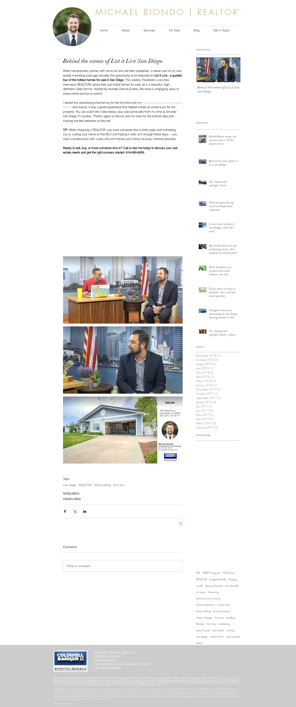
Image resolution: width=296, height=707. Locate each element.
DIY (198, 573)
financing (213, 592)
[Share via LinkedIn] (85, 511)
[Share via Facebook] (65, 511)
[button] (174, 30)
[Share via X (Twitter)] (75, 511)
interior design (204, 617)
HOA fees (228, 573)
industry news (72, 498)
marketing (224, 624)
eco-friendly (232, 586)
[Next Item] (234, 70)
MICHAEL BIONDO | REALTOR (167, 12)
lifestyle (200, 624)
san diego (69, 485)
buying (233, 579)
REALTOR (85, 485)
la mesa (219, 617)
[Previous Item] (202, 70)
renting (230, 630)
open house (203, 630)
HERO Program (211, 573)
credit (199, 586)
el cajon (201, 592)
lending (230, 617)
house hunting (221, 611)
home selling (102, 485)
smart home (217, 636)
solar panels (233, 636)
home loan (223, 605)
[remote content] (123, 206)
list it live (118, 485)
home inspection (205, 605)
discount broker (214, 586)
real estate (218, 630)
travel (199, 643)
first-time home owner (208, 598)
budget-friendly (217, 579)
